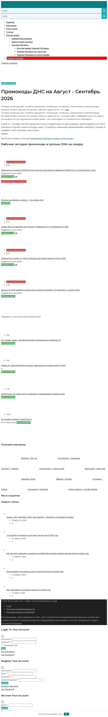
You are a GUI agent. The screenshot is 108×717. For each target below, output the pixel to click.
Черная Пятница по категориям (33, 55)
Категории (12, 29)
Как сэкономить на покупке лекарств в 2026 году (28, 590)
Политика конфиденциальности (20, 609)
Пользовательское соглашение (20, 612)
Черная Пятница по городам (31, 51)
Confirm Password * (10, 680)
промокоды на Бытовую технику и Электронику (52, 138)
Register (4, 683)
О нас (8, 606)
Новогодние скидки (22, 42)
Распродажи (12, 35)
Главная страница (9, 63)
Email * (4, 673)
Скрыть (4, 133)
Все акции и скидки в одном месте (16, 419)
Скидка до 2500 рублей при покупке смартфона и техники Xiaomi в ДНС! (33, 365)
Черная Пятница (20, 45)
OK (66, 714)
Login (3, 648)
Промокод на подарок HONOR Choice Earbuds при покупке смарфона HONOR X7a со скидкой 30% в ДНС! (48, 170)
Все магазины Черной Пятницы (33, 48)
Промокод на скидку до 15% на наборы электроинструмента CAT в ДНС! (33, 258)
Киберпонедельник (22, 38)
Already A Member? (9, 686)
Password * (6, 642)
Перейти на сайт (8, 83)
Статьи (9, 32)
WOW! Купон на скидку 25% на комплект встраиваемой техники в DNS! (33, 394)
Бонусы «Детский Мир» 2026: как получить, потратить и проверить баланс (40, 517)
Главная (10, 22)
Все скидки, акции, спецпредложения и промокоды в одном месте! (31, 340)
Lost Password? (7, 655)
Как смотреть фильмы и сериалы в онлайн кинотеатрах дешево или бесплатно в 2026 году (47, 553)
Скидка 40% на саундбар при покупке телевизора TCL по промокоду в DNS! (35, 226)
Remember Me (10, 645)
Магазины (11, 25)
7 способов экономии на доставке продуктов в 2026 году (32, 535)
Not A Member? (8, 651)
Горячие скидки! (14, 58)
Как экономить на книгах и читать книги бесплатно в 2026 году (34, 571)
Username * (6, 639)
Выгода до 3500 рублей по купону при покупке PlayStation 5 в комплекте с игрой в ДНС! (40, 290)
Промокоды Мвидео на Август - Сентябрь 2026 (22, 200)
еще (67, 109)
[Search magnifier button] (104, 10)
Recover (4, 708)
